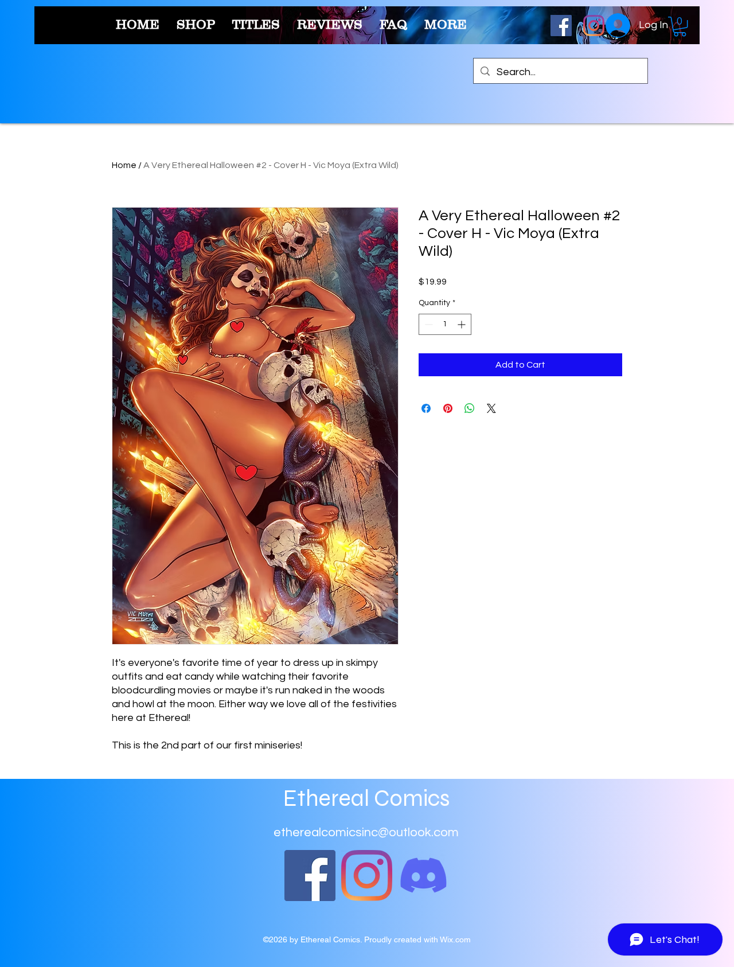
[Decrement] (427, 324)
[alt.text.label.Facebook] (561, 25)
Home (124, 165)
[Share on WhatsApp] (470, 408)
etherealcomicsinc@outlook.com (366, 832)
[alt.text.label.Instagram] (593, 25)
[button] (680, 26)
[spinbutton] (445, 324)
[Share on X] (491, 408)
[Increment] (462, 324)
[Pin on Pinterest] (448, 408)
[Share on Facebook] (426, 408)
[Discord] (423, 875)
